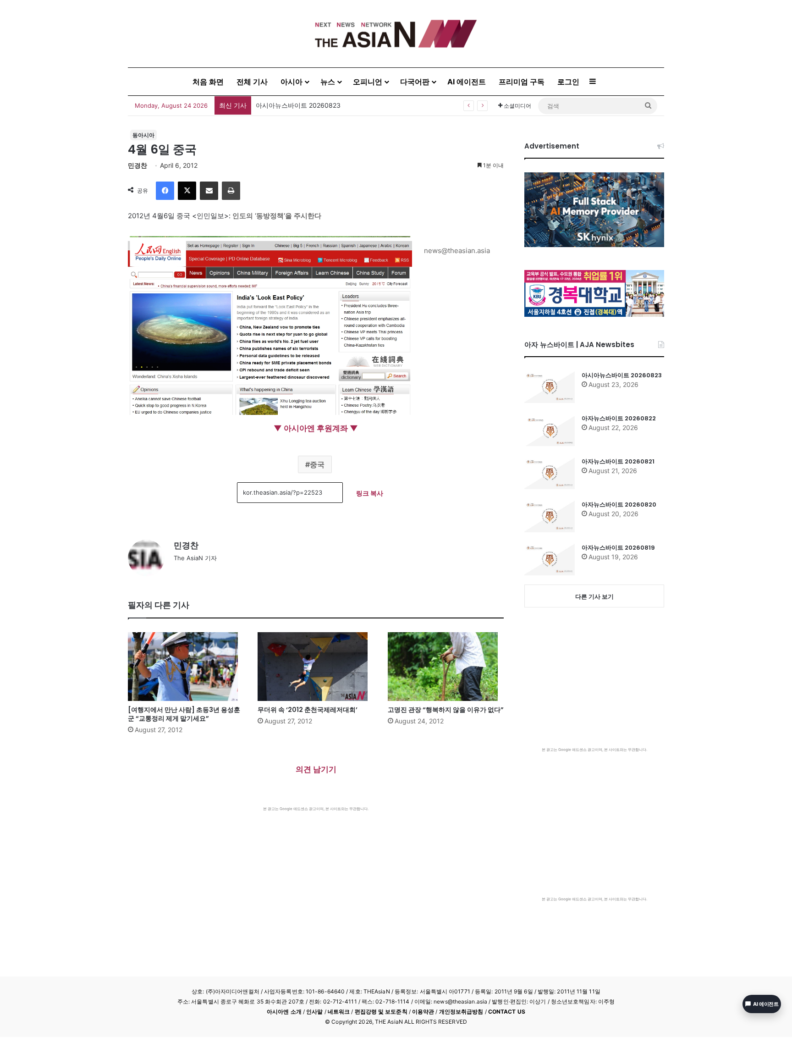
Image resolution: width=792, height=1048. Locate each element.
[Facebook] (165, 191)
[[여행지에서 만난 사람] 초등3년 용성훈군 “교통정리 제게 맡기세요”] (186, 666)
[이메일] (209, 191)
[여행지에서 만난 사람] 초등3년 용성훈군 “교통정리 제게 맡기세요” (184, 714)
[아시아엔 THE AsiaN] (396, 33)
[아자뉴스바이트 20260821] (549, 473)
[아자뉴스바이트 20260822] (549, 430)
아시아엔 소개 (284, 1011)
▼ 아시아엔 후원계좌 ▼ (316, 428)
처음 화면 (208, 81)
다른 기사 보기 (594, 596)
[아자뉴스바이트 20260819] (549, 559)
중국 (317, 464)
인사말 (314, 1011)
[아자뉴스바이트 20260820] (549, 516)
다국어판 (414, 81)
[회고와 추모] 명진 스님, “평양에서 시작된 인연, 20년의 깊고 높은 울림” (359, 105)
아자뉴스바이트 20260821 (618, 461)
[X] (187, 191)
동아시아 (143, 135)
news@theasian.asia (457, 250)
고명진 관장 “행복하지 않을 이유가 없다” (446, 709)
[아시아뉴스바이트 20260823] (549, 387)
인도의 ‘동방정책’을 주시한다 (276, 215)
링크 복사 (369, 493)
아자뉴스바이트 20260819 (618, 547)
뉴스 (327, 81)
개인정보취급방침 (461, 1011)
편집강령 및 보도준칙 (381, 1011)
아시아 (291, 81)
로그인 (568, 81)
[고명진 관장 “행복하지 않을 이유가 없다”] (446, 666)
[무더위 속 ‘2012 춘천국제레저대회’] (316, 666)
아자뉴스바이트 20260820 (619, 504)
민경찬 (137, 165)
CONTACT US (506, 1011)
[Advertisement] (316, 880)
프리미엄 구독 (521, 81)
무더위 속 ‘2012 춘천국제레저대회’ (308, 709)
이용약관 (423, 1011)
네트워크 (339, 1011)
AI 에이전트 (466, 81)
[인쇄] (231, 191)
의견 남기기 (316, 769)
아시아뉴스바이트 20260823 (622, 375)
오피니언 (367, 81)
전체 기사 (252, 81)
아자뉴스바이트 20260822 (619, 418)
